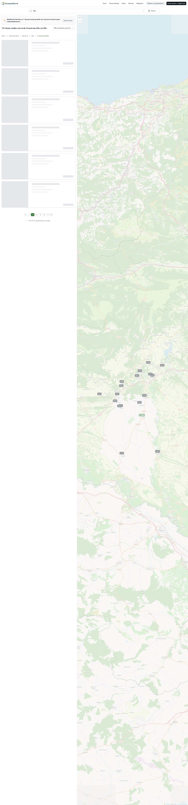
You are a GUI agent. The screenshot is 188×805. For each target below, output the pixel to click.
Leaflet (167, 804)
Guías (124, 3)
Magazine (139, 3)
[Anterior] (5, 54)
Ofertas (131, 3)
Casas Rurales (114, 3)
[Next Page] (50, 650)
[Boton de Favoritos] (71, 43)
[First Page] (23, 650)
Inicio (105, 3)
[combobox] (85, 11)
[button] (119, 352)
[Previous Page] (27, 650)
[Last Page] (53, 650)
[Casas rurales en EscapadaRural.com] (10, 3)
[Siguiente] (24, 54)
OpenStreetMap (182, 804)
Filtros (153, 11)
